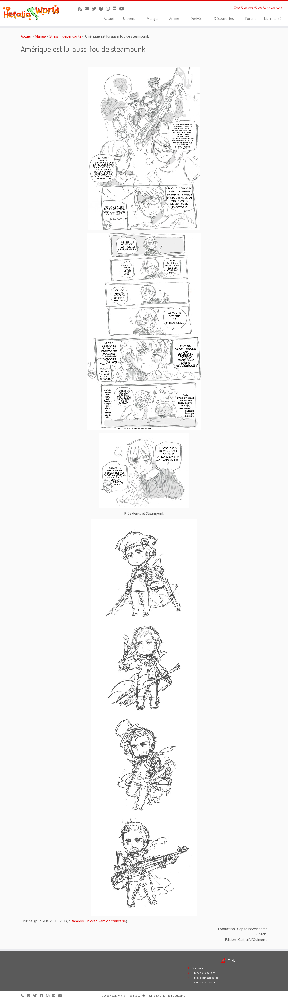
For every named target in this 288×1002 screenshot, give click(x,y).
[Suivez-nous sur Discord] (116, 9)
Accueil (109, 18)
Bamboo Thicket (84, 921)
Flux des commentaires (204, 977)
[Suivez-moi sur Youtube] (123, 9)
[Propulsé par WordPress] (143, 994)
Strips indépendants (65, 36)
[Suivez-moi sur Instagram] (109, 9)
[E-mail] (88, 9)
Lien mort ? (273, 18)
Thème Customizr (176, 995)
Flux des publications (203, 972)
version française (112, 921)
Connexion (197, 968)
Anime (174, 18)
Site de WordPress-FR (203, 982)
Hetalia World (117, 995)
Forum (250, 18)
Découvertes (224, 18)
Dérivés (196, 18)
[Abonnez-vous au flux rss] (81, 9)
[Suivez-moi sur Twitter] (95, 9)
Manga (153, 18)
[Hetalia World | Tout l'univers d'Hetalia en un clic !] (33, 13)
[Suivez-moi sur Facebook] (102, 9)
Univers (129, 18)
